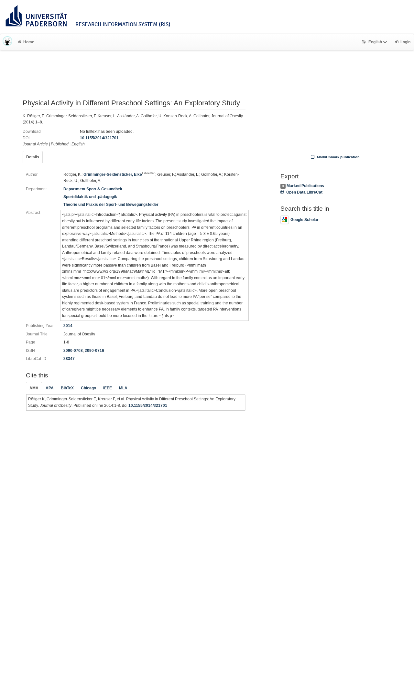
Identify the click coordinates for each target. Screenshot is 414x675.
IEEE (107, 388)
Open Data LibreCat (304, 192)
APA (50, 388)
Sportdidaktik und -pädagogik (90, 197)
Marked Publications (305, 186)
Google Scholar (304, 219)
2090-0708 (73, 350)
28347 (69, 358)
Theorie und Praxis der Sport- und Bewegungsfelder (110, 204)
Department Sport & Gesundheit (92, 189)
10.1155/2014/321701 (99, 138)
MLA (123, 388)
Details (32, 157)
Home (28, 42)
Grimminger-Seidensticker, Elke (119, 174)
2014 (67, 325)
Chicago (88, 388)
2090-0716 (94, 350)
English (375, 42)
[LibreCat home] (7, 42)
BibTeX (67, 388)
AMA (33, 388)
